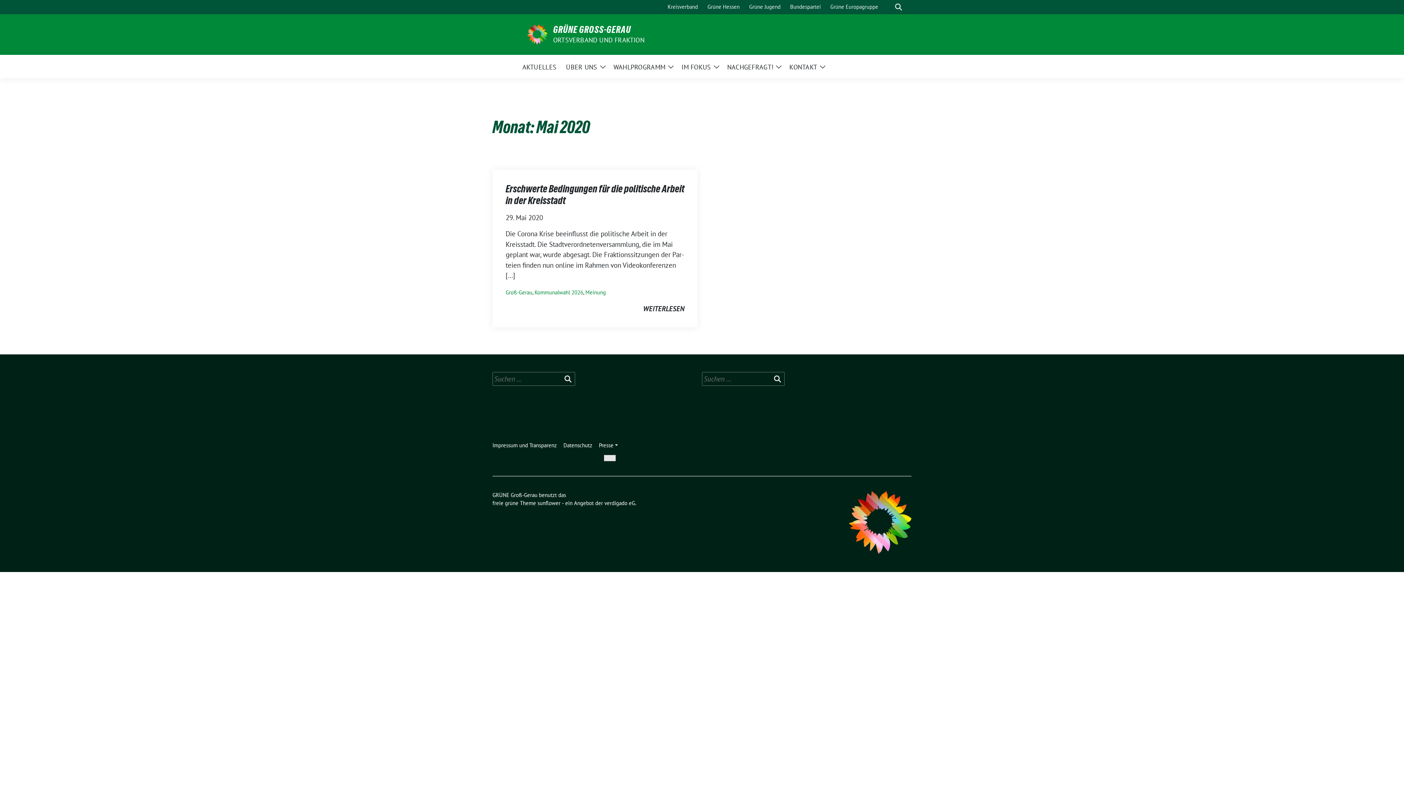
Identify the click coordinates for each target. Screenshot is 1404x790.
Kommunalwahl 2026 (559, 292)
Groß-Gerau (519, 292)
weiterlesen (663, 308)
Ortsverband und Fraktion (599, 40)
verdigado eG (619, 503)
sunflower (549, 503)
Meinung (595, 292)
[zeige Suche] (898, 7)
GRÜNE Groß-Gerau (592, 29)
